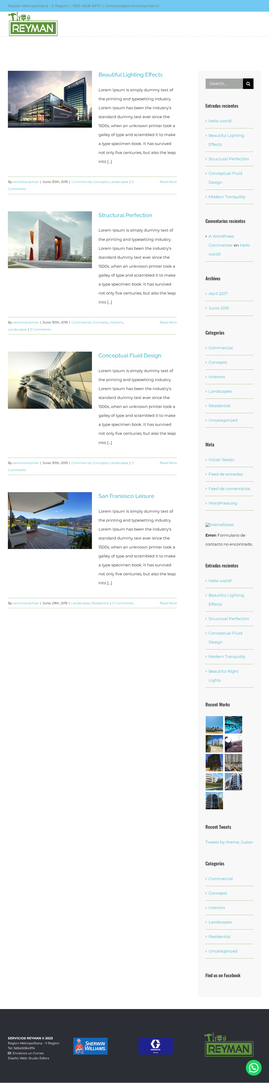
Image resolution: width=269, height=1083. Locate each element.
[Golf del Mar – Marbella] (214, 743)
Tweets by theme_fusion (229, 842)
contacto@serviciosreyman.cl (132, 5)
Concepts (100, 182)
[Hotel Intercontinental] (214, 762)
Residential (100, 603)
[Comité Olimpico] (234, 724)
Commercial (81, 182)
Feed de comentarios (229, 488)
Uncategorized (223, 420)
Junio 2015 (219, 308)
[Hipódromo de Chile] (234, 743)
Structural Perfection (125, 215)
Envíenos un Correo (27, 1053)
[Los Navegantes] (214, 800)
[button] (254, 1068)
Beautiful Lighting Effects (131, 74)
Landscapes (119, 182)
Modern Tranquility (227, 196)
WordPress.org (223, 503)
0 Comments (40, 329)
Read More (168, 182)
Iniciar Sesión (221, 459)
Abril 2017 (218, 293)
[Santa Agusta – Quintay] (214, 724)
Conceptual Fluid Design (130, 355)
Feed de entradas (226, 474)
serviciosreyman (26, 182)
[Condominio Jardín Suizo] (234, 762)
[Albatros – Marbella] (214, 781)
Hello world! (220, 120)
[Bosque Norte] (234, 781)
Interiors (116, 322)
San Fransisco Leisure (126, 496)
